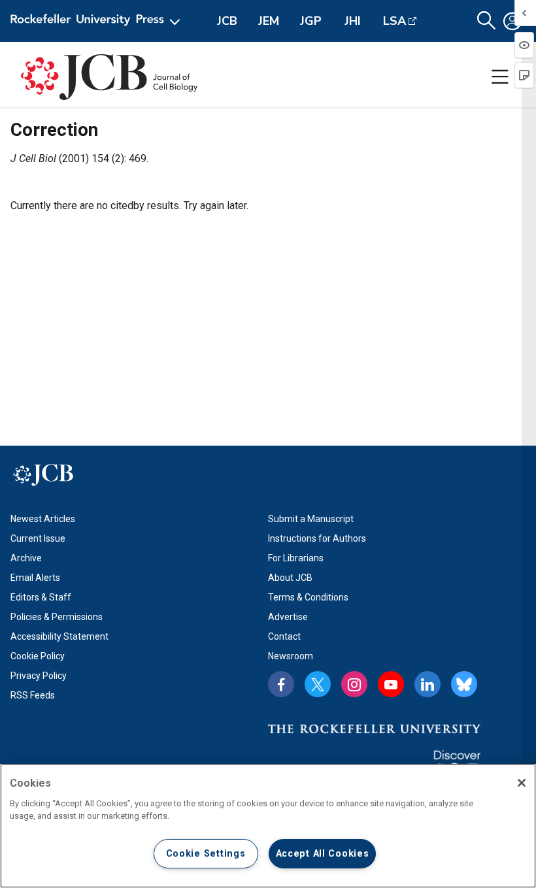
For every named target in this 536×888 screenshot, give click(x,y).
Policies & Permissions (56, 617)
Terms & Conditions (308, 597)
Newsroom (290, 656)
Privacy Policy (38, 675)
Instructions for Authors (317, 538)
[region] (268, 826)
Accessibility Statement (59, 636)
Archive (26, 558)
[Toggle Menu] (500, 77)
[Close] (521, 782)
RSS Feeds (32, 695)
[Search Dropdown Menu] (486, 21)
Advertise (288, 617)
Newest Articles (42, 519)
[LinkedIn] (427, 684)
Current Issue (37, 538)
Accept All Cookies (322, 853)
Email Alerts (35, 577)
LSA (394, 21)
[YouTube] (391, 684)
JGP (311, 21)
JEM (268, 21)
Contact (284, 636)
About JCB (290, 577)
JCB (227, 21)
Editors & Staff (40, 597)
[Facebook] (281, 684)
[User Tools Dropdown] (512, 21)
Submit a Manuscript (311, 519)
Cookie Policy (37, 656)
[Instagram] (354, 684)
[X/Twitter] (318, 684)
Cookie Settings (206, 853)
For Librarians (296, 558)
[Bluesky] (464, 684)
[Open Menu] (97, 21)
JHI (352, 21)
